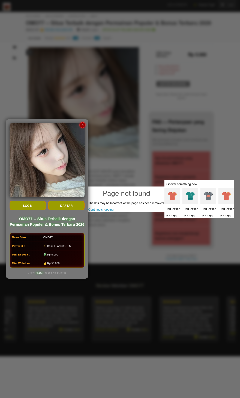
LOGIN (27, 206)
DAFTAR (66, 206)
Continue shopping (101, 209)
